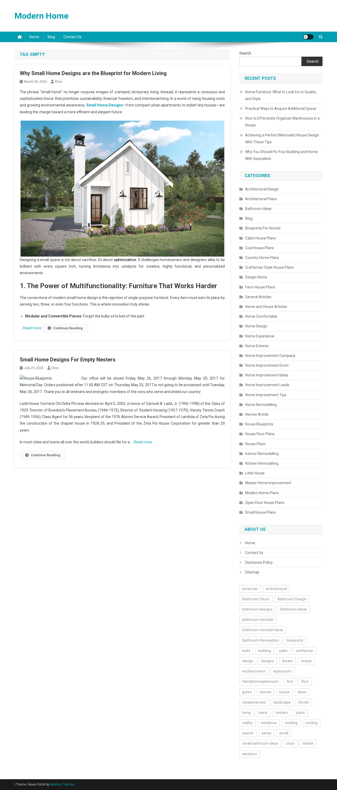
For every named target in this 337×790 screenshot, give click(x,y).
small (283, 733)
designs (267, 661)
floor (305, 681)
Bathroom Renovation (260, 640)
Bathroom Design (291, 599)
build (246, 651)
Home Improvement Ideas (266, 375)
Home (34, 37)
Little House (255, 473)
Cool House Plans (259, 248)
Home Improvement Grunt (267, 365)
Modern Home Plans (262, 493)
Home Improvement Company (270, 356)
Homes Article (257, 414)
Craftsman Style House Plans (269, 267)
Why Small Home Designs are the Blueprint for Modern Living (93, 73)
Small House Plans (260, 512)
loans (263, 712)
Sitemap (252, 572)
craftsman (304, 651)
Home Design (256, 326)
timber (308, 743)
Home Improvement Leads (267, 385)
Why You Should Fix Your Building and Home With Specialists (281, 155)
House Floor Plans (260, 434)
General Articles (258, 297)
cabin (283, 651)
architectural (276, 589)
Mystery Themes (62, 784)
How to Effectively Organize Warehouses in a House (282, 121)
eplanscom (282, 671)
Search (245, 53)
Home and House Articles (266, 307)
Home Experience (259, 336)
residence (268, 723)
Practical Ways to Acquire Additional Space (280, 108)
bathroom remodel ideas (262, 630)
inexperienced (254, 702)
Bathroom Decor (256, 599)
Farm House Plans (260, 287)
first (290, 681)
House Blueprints (259, 424)
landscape (282, 702)
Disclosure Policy (259, 562)
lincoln (304, 702)
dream (287, 661)
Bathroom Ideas (258, 209)
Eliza (58, 82)
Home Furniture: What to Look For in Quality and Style (280, 95)
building (264, 651)
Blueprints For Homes (263, 228)
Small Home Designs (104, 105)
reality (247, 723)
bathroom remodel (258, 619)
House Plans (255, 444)
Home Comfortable (261, 316)
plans (300, 712)
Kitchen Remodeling (261, 463)
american (250, 589)
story (290, 743)
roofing (312, 723)
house (284, 692)
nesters (281, 712)
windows (249, 754)
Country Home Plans (262, 258)
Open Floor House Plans (264, 503)
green (247, 692)
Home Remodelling (261, 405)
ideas (302, 692)
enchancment (253, 671)
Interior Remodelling (262, 454)
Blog (51, 37)
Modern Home (41, 16)
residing (291, 723)
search (248, 733)
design (247, 661)
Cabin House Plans (260, 238)
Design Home (256, 277)
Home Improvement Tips (265, 395)
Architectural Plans (261, 199)
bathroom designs (257, 609)
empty (306, 661)
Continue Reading (68, 328)
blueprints (295, 640)
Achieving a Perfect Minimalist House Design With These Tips (282, 138)
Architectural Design (262, 189)
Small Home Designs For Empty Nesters (68, 359)
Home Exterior (257, 346)
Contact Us (72, 37)
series (266, 733)
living (246, 712)
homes (265, 692)
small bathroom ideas (260, 743)
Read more (32, 328)
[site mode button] (308, 37)
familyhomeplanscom (260, 681)
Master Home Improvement (268, 483)
